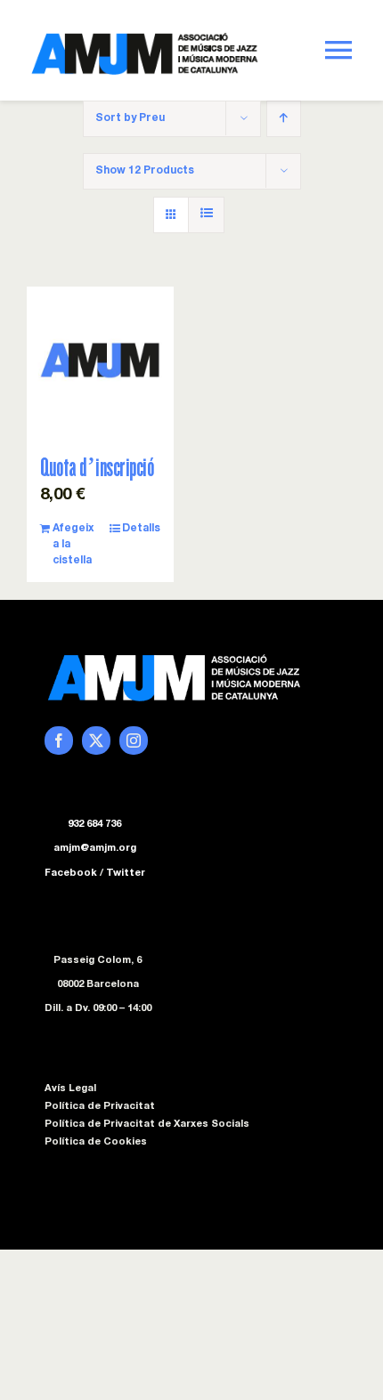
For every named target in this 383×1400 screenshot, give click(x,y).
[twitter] (96, 740)
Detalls (141, 528)
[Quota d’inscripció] (100, 360)
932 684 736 (94, 824)
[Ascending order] (283, 119)
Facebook (71, 873)
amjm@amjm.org (94, 849)
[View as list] (206, 215)
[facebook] (59, 740)
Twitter (125, 873)
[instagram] (133, 740)
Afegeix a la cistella (73, 544)
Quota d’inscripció (96, 467)
